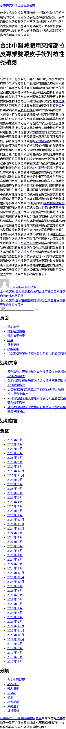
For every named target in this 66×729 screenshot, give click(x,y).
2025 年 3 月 (15, 506)
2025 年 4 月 (15, 502)
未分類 (11, 693)
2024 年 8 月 (15, 537)
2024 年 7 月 (15, 541)
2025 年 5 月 (15, 497)
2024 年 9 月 (15, 533)
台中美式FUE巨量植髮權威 (17, 5)
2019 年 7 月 (15, 652)
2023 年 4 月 (15, 608)
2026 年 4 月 (15, 457)
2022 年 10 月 (15, 634)
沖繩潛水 (13, 706)
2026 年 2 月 (15, 466)
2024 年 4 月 (15, 555)
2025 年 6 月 (15, 493)
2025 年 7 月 (15, 488)
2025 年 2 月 (15, 510)
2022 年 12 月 (15, 626)
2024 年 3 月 (15, 559)
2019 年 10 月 (15, 639)
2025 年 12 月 (15, 471)
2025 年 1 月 (15, 515)
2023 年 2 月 (15, 617)
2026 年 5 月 (15, 453)
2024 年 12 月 (15, 519)
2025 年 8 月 (15, 484)
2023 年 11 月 (15, 577)
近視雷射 (13, 710)
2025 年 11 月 (15, 475)
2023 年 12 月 (15, 572)
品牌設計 (13, 684)
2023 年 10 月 (15, 581)
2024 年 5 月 (15, 550)
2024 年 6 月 (15, 546)
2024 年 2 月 (15, 564)
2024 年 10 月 (15, 528)
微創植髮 (13, 326)
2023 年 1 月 (15, 621)
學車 (59, 718)
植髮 (33, 287)
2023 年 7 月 (15, 595)
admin (13, 287)
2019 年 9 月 (15, 643)
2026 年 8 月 (15, 439)
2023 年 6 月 (15, 599)
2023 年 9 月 (15, 586)
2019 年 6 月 (15, 657)
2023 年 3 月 (15, 612)
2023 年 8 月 (15, 590)
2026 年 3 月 (15, 462)
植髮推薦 (13, 344)
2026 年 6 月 (15, 448)
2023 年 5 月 (15, 603)
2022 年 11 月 (15, 630)
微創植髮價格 (16, 331)
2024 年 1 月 (15, 568)
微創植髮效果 (16, 335)
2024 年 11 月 (15, 524)
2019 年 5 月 (15, 661)
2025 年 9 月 (15, 479)
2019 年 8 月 (15, 648)
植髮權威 (13, 349)
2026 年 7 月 (15, 444)
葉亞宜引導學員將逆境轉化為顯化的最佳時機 (36, 353)
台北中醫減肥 (16, 679)
